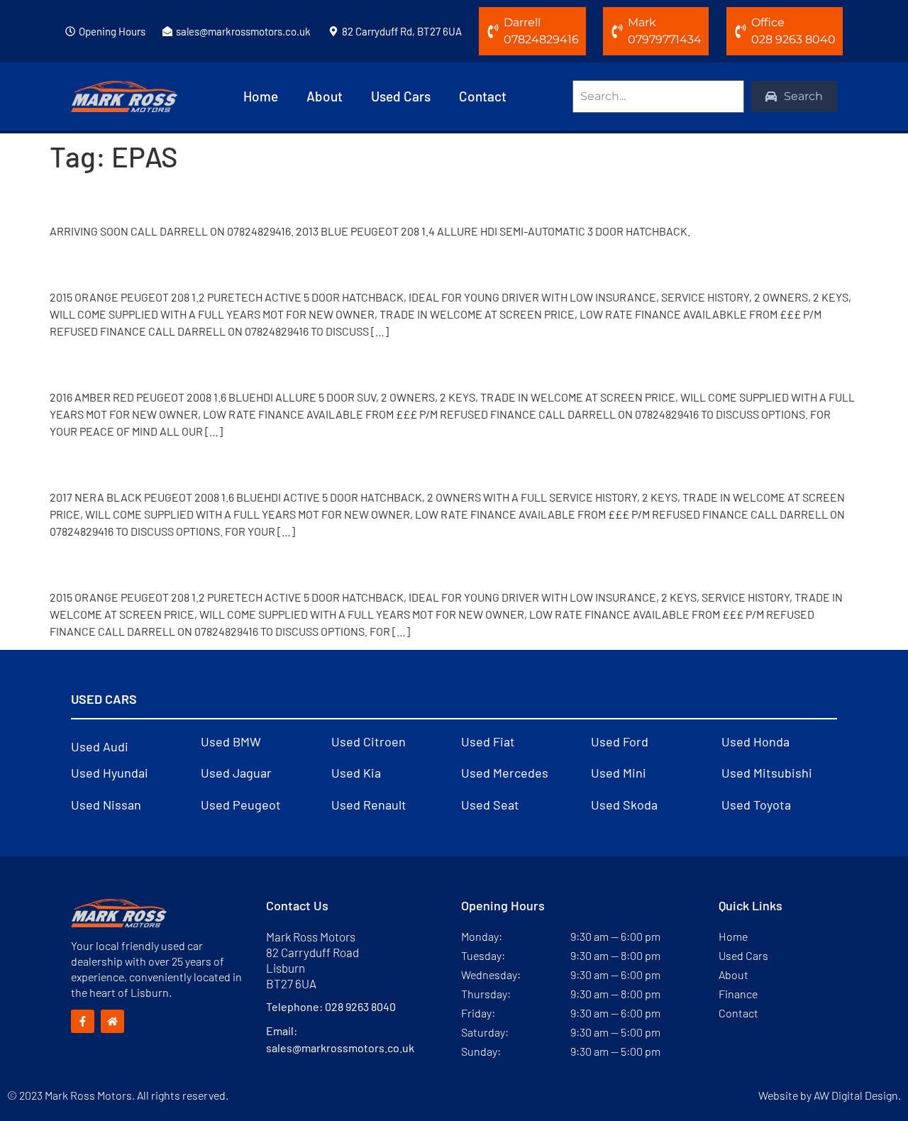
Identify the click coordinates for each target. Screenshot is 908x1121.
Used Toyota (756, 804)
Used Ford (619, 741)
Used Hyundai (109, 772)
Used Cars (401, 96)
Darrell (522, 22)
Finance (738, 993)
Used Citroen (368, 741)
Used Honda (755, 741)
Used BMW (231, 741)
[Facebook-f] (82, 1021)
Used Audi (99, 746)
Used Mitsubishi (766, 772)
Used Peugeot (241, 804)
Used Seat (490, 804)
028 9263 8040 (360, 1006)
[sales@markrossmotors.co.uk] (167, 31)
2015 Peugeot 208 (135, 263)
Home (260, 96)
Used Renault (368, 804)
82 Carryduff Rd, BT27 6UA (402, 31)
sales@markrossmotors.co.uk (243, 31)
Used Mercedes (504, 772)
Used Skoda (624, 804)
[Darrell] (493, 31)
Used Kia (356, 772)
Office (768, 22)
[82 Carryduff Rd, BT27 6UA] (333, 31)
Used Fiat (488, 741)
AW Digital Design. (857, 1095)
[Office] (740, 31)
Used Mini (618, 772)
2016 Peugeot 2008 (142, 363)
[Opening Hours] (70, 31)
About (324, 96)
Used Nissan (106, 804)
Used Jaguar (236, 772)
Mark (642, 22)
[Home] (112, 1021)
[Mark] (617, 31)
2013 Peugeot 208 (135, 197)
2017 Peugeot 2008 (141, 463)
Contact (482, 96)
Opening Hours (112, 31)
